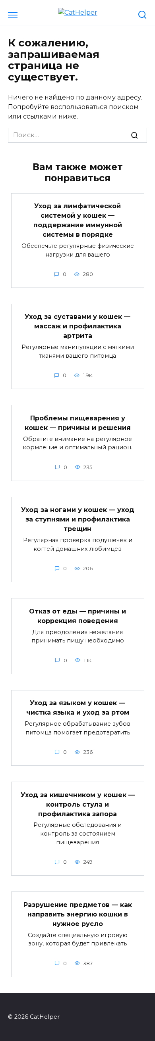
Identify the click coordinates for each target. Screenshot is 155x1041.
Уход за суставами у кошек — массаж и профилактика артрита (77, 326)
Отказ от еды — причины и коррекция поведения (77, 615)
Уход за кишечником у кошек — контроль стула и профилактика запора (78, 804)
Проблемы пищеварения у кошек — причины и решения (78, 422)
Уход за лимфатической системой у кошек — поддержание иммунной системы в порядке (77, 220)
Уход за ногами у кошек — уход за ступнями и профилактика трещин (77, 519)
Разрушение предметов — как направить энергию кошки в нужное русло (77, 914)
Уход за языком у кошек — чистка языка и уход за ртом (77, 707)
